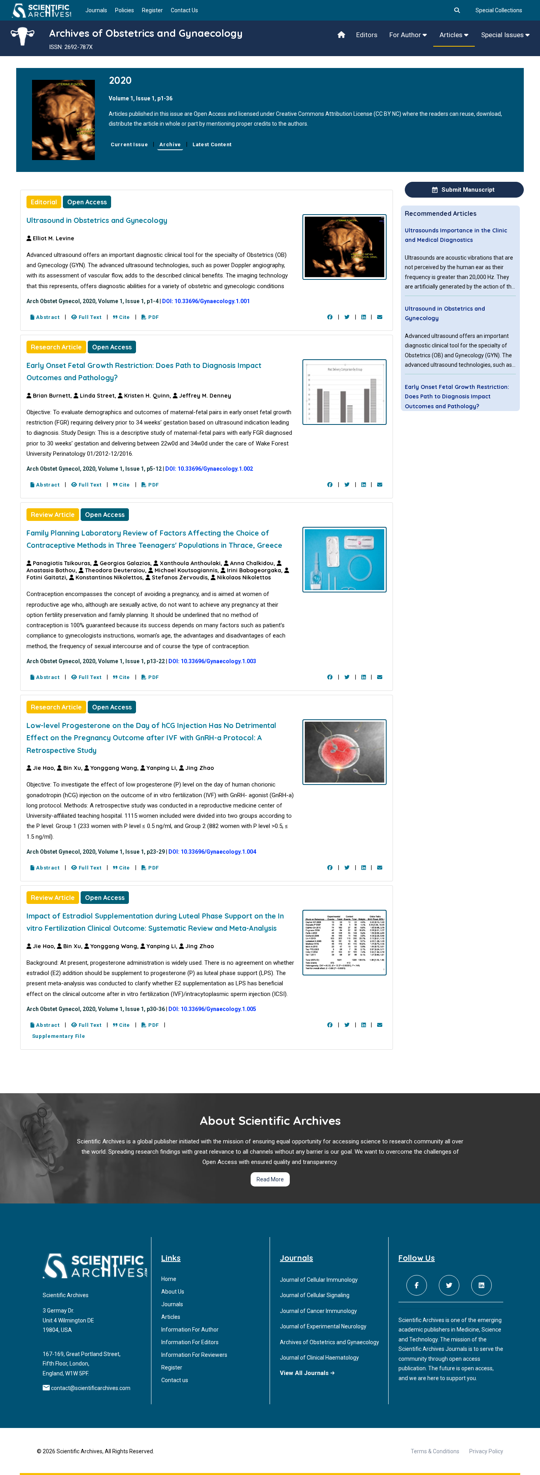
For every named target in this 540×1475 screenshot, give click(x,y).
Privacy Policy (486, 1451)
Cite (123, 317)
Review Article (53, 515)
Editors (367, 35)
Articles (452, 35)
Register (152, 10)
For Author (406, 35)
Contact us (174, 1380)
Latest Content (212, 144)
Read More (270, 1179)
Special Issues (503, 35)
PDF (153, 317)
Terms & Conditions (435, 1451)
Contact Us (184, 10)
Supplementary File (57, 1036)
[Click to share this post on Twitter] (347, 317)
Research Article (56, 347)
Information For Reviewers (194, 1355)
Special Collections (499, 10)
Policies (124, 10)
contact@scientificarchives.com (90, 1388)
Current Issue (129, 144)
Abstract (47, 317)
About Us (172, 1291)
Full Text (89, 317)
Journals (96, 10)
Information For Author (190, 1329)
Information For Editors (190, 1342)
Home (168, 1279)
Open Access (87, 202)
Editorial (44, 202)
